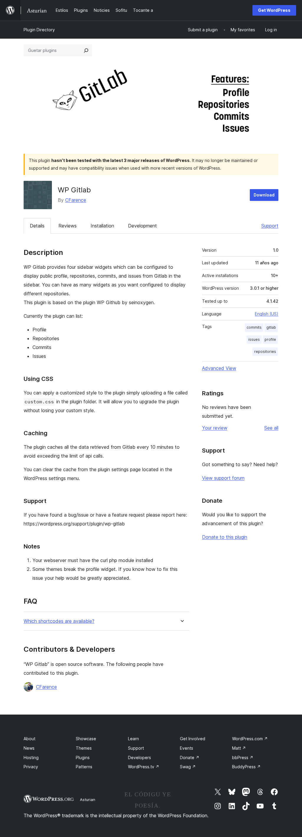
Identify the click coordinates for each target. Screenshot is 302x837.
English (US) (266, 313)
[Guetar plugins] (86, 50)
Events (186, 748)
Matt (239, 748)
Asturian (87, 799)
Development (142, 226)
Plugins (83, 757)
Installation (102, 226)
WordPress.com (250, 738)
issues (254, 339)
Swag (188, 766)
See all (271, 428)
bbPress (242, 757)
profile (270, 339)
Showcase (86, 738)
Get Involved (192, 738)
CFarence (75, 200)
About (29, 738)
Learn (133, 738)
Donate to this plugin (224, 537)
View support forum (223, 478)
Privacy (31, 766)
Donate (189, 757)
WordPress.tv (143, 766)
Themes (84, 748)
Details (37, 226)
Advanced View (219, 368)
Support (269, 226)
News (29, 748)
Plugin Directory (39, 29)
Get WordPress (274, 10)
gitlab (271, 327)
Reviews (67, 226)
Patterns (84, 766)
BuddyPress (246, 766)
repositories (265, 351)
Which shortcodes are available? (59, 621)
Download (264, 194)
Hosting (31, 757)
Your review (214, 428)
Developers (139, 757)
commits (254, 327)
